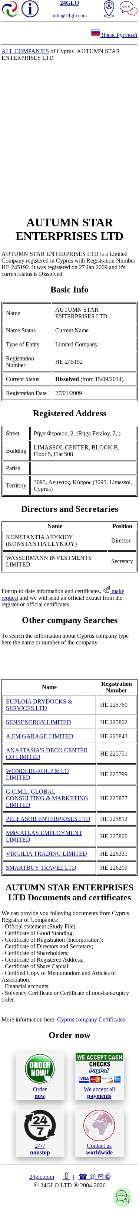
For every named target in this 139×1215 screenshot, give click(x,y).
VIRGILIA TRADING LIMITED (46, 853)
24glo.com (41, 1177)
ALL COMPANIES (25, 51)
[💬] (129, 9)
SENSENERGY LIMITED (38, 722)
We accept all (99, 1092)
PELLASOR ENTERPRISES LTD (48, 819)
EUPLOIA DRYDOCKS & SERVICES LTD (39, 704)
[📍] (109, 9)
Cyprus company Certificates (91, 1019)
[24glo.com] (10, 9)
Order (40, 1092)
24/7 (40, 1149)
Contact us (99, 1149)
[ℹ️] (30, 9)
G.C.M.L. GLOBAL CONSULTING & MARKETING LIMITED (47, 798)
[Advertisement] (69, 138)
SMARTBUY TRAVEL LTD (41, 868)
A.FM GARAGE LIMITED (39, 736)
